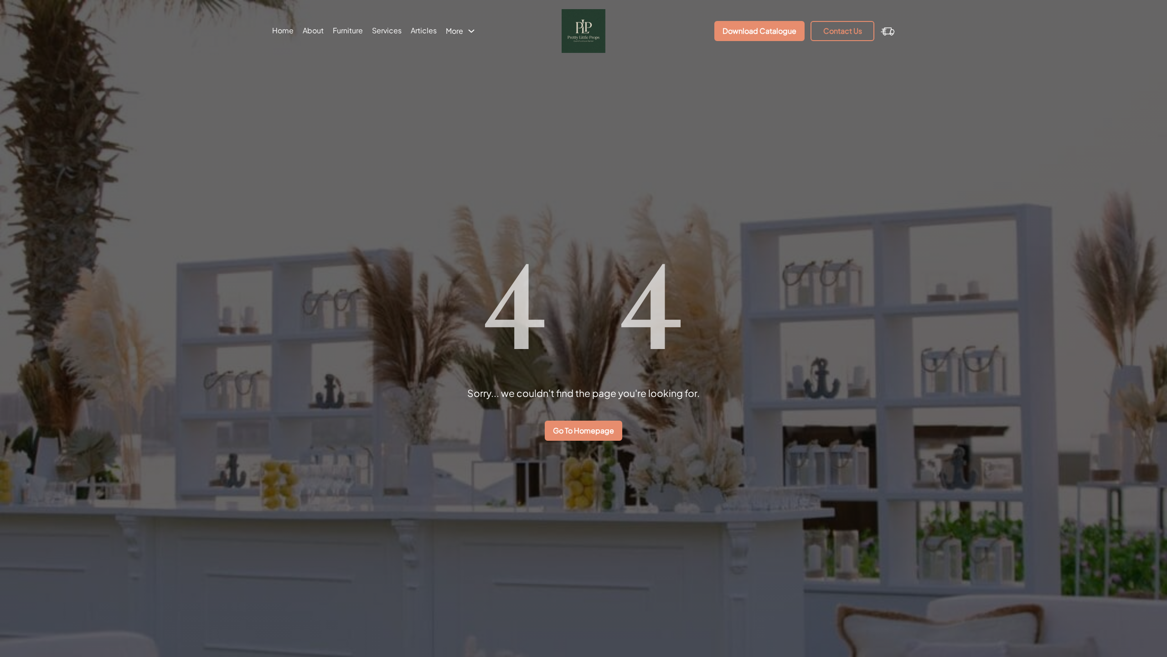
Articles (424, 30)
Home (283, 30)
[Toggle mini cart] (888, 31)
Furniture (348, 30)
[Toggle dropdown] (471, 31)
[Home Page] (584, 31)
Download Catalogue (759, 31)
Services (387, 30)
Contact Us (842, 31)
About (313, 30)
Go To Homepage (583, 430)
